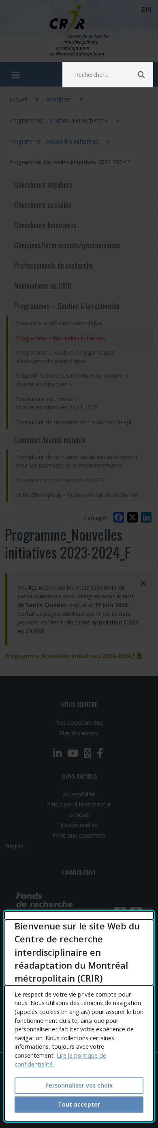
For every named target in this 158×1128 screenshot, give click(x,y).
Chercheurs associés (43, 204)
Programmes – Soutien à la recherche (67, 305)
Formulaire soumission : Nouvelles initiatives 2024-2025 (56, 403)
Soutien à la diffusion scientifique (59, 323)
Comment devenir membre (50, 439)
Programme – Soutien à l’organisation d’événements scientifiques (65, 357)
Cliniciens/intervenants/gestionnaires (67, 244)
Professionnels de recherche (53, 265)
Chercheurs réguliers (43, 184)
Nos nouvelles (79, 825)
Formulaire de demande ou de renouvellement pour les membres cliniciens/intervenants (77, 461)
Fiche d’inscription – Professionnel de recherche (77, 495)
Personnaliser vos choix (79, 1085)
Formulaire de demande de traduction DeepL (74, 422)
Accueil (18, 99)
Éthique (79, 815)
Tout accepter (79, 1104)
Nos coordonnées (79, 722)
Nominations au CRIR (42, 285)
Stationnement (79, 733)
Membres (59, 99)
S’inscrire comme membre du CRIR (60, 480)
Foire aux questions (79, 835)
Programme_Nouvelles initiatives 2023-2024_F (73, 656)
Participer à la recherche (79, 804)
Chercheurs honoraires (45, 224)
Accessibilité (79, 794)
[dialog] (79, 1016)
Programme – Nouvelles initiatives (84, 338)
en (146, 9)
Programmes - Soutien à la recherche (58, 120)
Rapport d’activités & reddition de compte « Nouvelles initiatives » (72, 380)
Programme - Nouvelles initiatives (54, 141)
